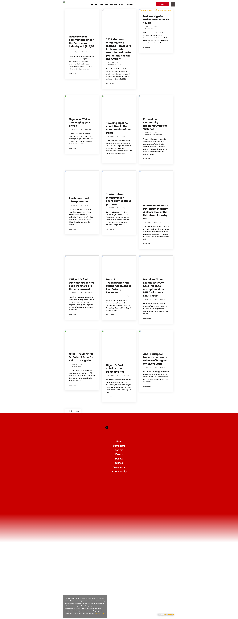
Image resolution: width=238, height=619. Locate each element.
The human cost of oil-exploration (80, 200)
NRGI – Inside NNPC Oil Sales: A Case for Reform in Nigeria (81, 357)
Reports (73, 366)
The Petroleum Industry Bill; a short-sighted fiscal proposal (118, 199)
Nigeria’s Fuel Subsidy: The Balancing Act (115, 368)
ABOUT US (94, 4)
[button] (173, 4)
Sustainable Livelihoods (84, 52)
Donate (119, 458)
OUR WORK (104, 4)
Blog (124, 136)
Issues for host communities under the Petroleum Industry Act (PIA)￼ (81, 41)
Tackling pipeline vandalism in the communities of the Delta (118, 127)
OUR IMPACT (129, 4)
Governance (111, 64)
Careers (119, 450)
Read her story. (99, 613)
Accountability (119, 471)
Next (77, 411)
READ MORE (72, 73)
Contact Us (119, 445)
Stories (119, 462)
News (119, 441)
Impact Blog (74, 52)
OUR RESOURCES (116, 4)
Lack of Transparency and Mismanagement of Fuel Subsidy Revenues (118, 286)
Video (152, 28)
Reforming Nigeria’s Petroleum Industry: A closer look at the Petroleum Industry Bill (155, 212)
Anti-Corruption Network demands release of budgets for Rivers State (155, 358)
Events (119, 454)
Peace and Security (157, 134)
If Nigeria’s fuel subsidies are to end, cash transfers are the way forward (82, 284)
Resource (147, 28)
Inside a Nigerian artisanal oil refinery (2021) (156, 19)
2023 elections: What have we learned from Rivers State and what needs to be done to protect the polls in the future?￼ (118, 49)
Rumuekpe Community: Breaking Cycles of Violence (155, 124)
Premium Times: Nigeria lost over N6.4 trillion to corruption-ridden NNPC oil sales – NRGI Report (154, 287)
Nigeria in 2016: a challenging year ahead (79, 122)
